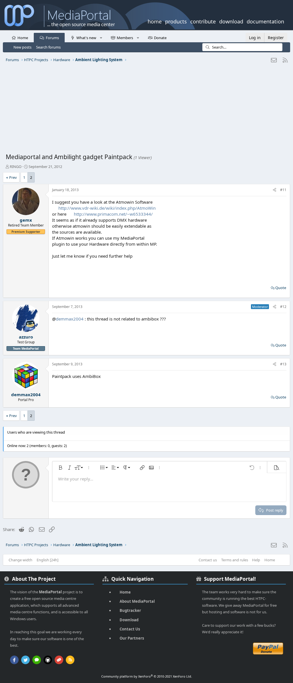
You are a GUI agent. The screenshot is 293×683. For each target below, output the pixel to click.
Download (129, 619)
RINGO (15, 166)
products (176, 21)
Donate (160, 37)
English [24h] (47, 559)
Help (256, 559)
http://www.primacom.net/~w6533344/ (113, 214)
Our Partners (132, 638)
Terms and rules (234, 559)
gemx (26, 220)
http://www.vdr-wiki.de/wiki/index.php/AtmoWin (107, 208)
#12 (283, 306)
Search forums (48, 47)
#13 (283, 364)
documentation (265, 21)
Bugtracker (130, 610)
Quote (280, 287)
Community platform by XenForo (146, 676)
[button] (101, 37)
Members (125, 37)
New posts (22, 47)
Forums (52, 37)
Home (22, 37)
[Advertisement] (146, 110)
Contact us (208, 559)
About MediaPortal (137, 601)
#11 (283, 189)
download (231, 21)
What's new (86, 37)
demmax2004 (70, 319)
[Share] (274, 190)
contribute (203, 21)
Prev (13, 177)
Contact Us (130, 629)
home (155, 21)
